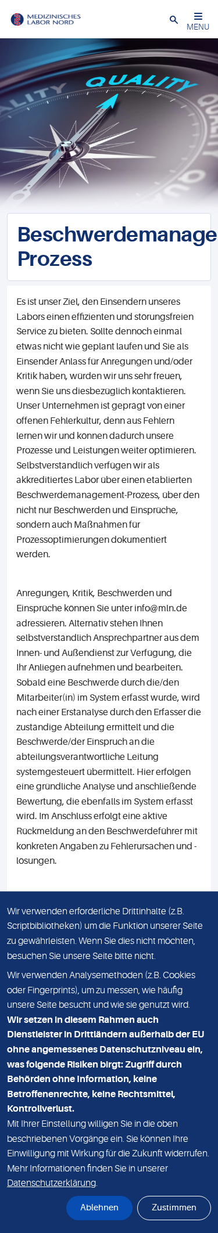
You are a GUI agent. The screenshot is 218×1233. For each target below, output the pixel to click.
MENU (198, 26)
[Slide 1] (119, 200)
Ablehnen (99, 1208)
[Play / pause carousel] (12, 200)
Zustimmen (174, 1208)
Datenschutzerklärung (51, 1183)
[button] (173, 19)
